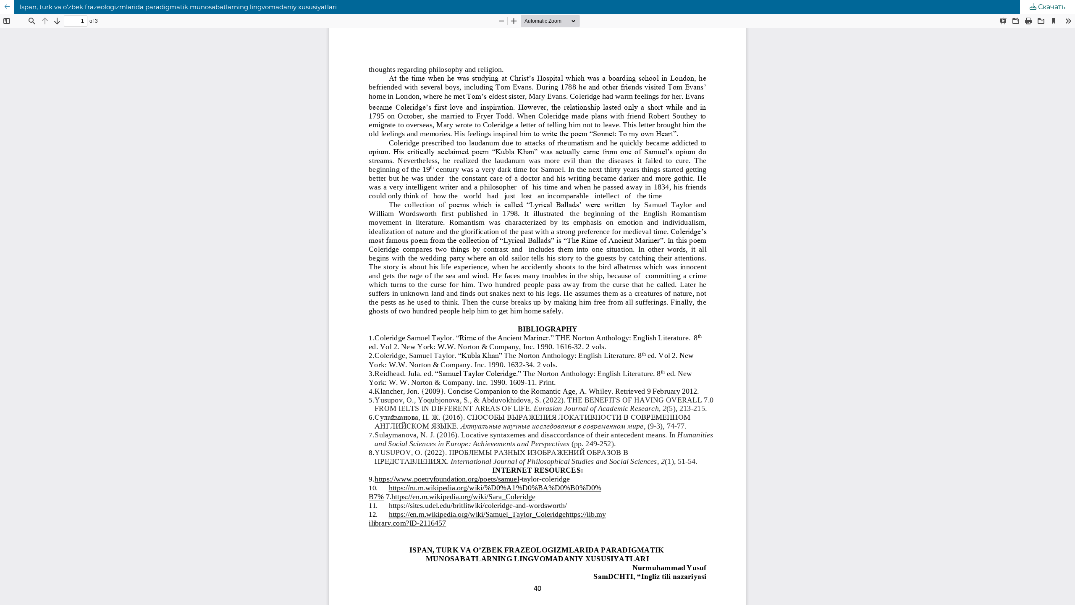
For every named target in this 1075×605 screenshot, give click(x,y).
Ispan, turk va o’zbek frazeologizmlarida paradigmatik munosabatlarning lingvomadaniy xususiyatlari (178, 7)
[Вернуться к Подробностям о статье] (7, 7)
